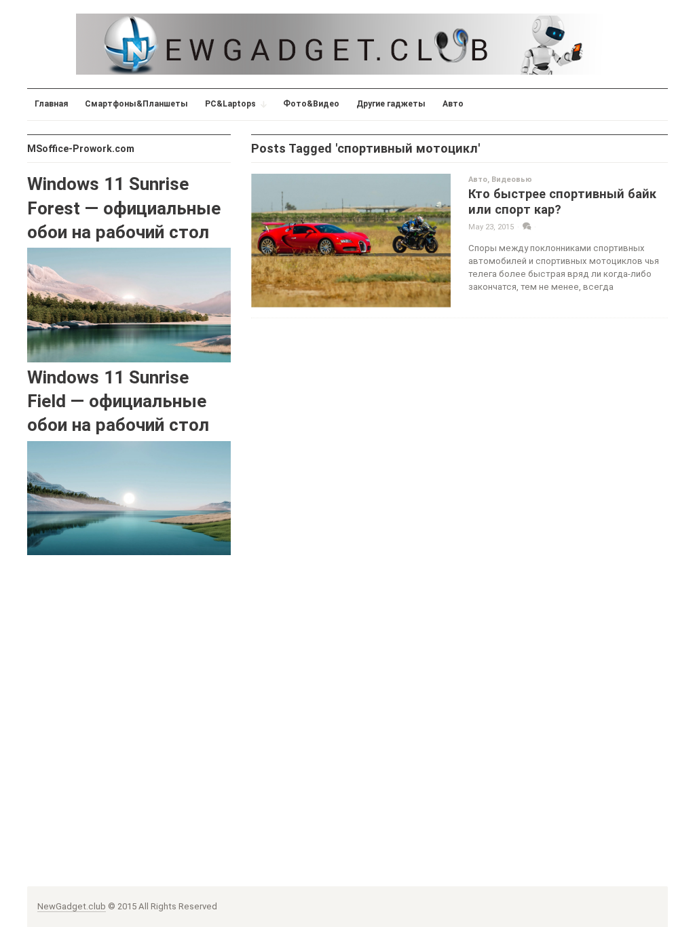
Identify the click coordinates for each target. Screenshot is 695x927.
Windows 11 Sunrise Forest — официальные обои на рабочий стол (124, 208)
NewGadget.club (71, 906)
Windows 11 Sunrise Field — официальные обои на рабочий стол (118, 401)
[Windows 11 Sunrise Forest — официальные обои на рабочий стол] (129, 304)
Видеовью (511, 179)
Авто (477, 179)
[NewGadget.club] (347, 44)
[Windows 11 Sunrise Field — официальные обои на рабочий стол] (129, 498)
